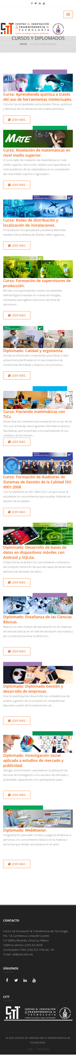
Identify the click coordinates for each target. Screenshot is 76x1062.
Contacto (42, 1049)
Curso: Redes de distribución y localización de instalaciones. (30, 223)
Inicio (23, 44)
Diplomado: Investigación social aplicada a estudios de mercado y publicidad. (33, 760)
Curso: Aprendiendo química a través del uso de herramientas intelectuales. (37, 97)
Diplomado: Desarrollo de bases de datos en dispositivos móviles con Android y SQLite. (34, 552)
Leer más (18, 120)
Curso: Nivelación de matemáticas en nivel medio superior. (36, 153)
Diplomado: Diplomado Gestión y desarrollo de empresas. (33, 689)
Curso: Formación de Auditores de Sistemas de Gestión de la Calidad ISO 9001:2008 (37, 481)
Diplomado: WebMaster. (25, 830)
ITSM (29, 1049)
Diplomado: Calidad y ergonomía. (33, 350)
